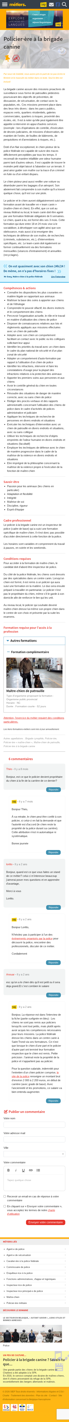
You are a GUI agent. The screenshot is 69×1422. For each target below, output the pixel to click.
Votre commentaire (14, 1162)
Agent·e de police (15, 1249)
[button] (8, 1170)
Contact (53, 1395)
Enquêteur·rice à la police (20, 1273)
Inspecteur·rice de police (19, 1285)
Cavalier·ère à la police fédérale (23, 1261)
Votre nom (9, 1118)
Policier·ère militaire (17, 1303)
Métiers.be (17, 4)
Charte (6, 1395)
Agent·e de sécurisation (19, 1255)
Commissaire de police (18, 1267)
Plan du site (41, 1395)
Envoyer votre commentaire (45, 1222)
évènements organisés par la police (32, 938)
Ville (6, 1147)
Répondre (53, 789)
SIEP (12, 1391)
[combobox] (34, 1154)
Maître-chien (13, 1297)
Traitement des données (22, 1395)
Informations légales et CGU (50, 1391)
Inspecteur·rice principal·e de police (25, 1291)
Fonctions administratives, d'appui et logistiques (31, 1279)
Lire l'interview (58, 276)
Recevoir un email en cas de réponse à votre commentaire (33, 1198)
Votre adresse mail (14, 1133)
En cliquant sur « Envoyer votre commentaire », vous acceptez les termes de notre (34, 1210)
